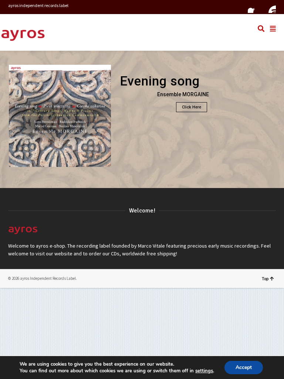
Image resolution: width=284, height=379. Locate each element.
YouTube (270, 7)
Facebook (254, 7)
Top (265, 278)
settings (204, 371)
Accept (244, 367)
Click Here (191, 107)
